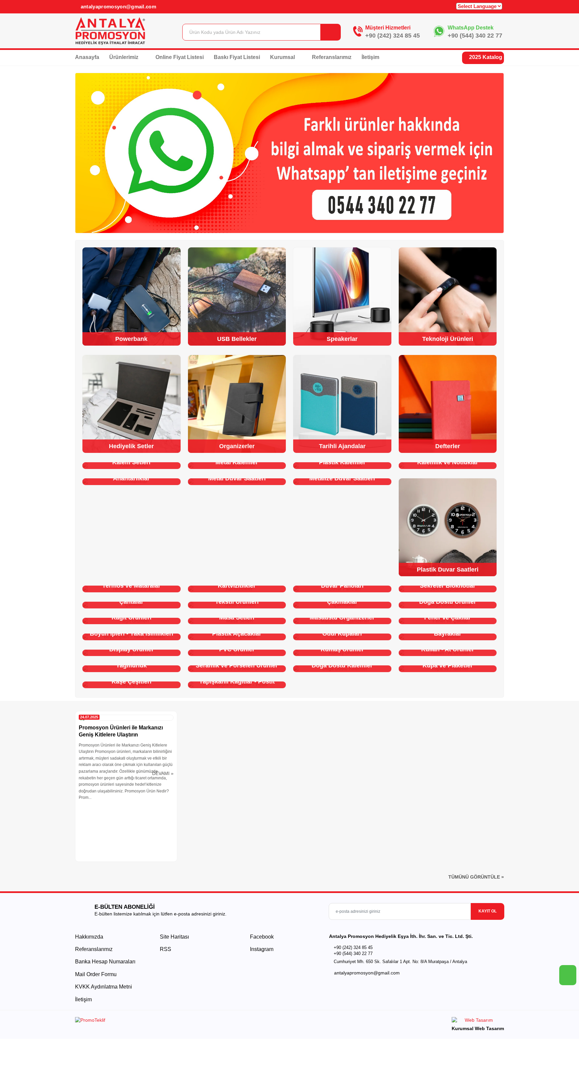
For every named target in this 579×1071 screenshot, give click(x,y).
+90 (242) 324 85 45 (392, 35)
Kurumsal (283, 57)
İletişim (370, 57)
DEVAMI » (163, 773)
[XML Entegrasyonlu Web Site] (180, 1021)
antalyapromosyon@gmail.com (117, 6)
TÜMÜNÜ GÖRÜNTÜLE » (476, 877)
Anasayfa (87, 57)
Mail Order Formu (96, 974)
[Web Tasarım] (478, 1021)
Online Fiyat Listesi (179, 57)
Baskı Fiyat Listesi (237, 57)
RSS (165, 949)
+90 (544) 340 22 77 (475, 35)
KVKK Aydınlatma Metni (103, 987)
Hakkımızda (89, 937)
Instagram (261, 949)
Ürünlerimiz (124, 57)
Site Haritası (174, 937)
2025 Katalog (485, 57)
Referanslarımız (331, 57)
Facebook (261, 937)
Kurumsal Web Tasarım (478, 1028)
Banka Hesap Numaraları (105, 961)
